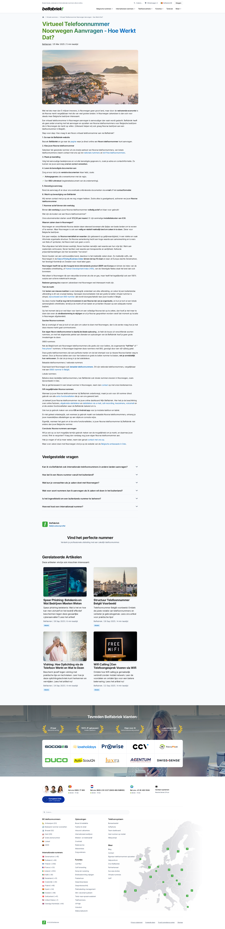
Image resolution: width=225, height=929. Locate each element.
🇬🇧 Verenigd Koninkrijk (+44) (53, 904)
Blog (109, 849)
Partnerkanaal (113, 867)
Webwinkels (79, 849)
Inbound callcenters (82, 830)
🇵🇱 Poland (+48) (48, 885)
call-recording (108, 403)
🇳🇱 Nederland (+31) (49, 878)
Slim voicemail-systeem (83, 893)
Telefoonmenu (80, 900)
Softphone (112, 827)
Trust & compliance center (166, 922)
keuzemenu (120, 403)
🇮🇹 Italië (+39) (47, 875)
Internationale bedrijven (83, 834)
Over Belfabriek (114, 864)
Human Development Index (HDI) (80, 268)
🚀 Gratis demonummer (51, 838)
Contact (111, 853)
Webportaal (112, 838)
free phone (46, 348)
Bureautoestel (113, 823)
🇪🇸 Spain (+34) (48, 889)
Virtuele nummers (52, 17)
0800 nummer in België (59, 369)
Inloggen (178, 3)
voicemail (130, 403)
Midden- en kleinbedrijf (83, 838)
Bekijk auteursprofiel (57, 526)
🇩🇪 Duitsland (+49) (49, 860)
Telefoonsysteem (115, 819)
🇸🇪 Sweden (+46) (49, 893)
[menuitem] (104, 9)
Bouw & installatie (81, 823)
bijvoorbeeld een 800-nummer (62, 296)
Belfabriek (46, 44)
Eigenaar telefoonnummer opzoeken (121, 856)
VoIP (110, 878)
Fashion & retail (80, 827)
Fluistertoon (79, 878)
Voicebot (78, 907)
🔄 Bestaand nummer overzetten (54, 827)
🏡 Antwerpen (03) (49, 823)
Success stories (114, 871)
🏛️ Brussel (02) (48, 830)
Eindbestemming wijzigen (84, 875)
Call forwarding (80, 867)
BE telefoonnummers (51, 819)
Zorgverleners (80, 852)
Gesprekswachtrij (81, 885)
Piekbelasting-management (85, 889)
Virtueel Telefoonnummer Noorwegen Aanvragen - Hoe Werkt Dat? (81, 17)
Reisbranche (79, 845)
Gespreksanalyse (81, 882)
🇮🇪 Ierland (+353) (49, 871)
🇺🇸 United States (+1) (50, 900)
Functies (78, 860)
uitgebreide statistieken (70, 403)
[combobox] (87, 812)
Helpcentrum (113, 860)
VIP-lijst (78, 904)
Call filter (78, 864)
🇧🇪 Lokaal (46, 841)
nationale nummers (92, 153)
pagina (73, 141)
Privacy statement (136, 922)
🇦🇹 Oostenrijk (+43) (49, 882)
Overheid (78, 841)
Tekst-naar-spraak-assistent (85, 896)
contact (105, 385)
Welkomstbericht (81, 911)
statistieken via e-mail (92, 403)
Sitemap (180, 922)
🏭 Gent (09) (47, 834)
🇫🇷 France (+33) (48, 867)
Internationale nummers (52, 852)
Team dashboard (114, 830)
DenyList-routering (82, 871)
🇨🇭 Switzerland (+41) (50, 896)
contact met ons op (96, 440)
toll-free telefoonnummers (114, 153)
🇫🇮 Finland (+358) (49, 864)
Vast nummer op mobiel (117, 834)
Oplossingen (80, 819)
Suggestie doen (150, 922)
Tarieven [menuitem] (169, 9)
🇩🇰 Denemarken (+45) (50, 856)
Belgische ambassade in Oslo (113, 444)
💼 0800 (45, 845)
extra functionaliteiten (65, 396)
